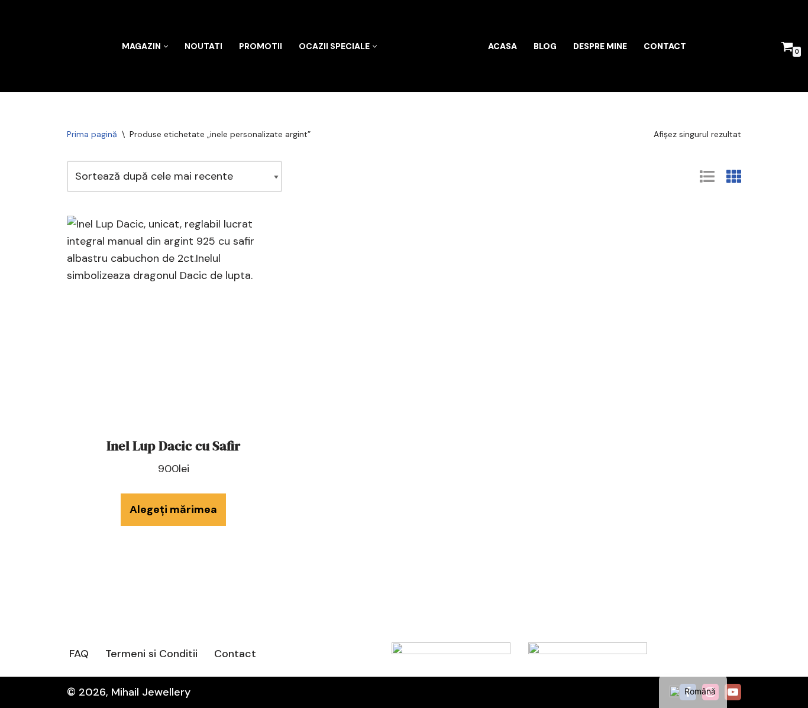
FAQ (79, 654)
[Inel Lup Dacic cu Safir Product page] (173, 322)
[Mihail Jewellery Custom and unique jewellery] (432, 46)
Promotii (260, 46)
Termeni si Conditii (151, 654)
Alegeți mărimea (173, 509)
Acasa (502, 46)
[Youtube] (733, 692)
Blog (545, 46)
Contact (665, 46)
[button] (166, 46)
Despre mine (600, 46)
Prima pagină (92, 134)
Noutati (203, 46)
